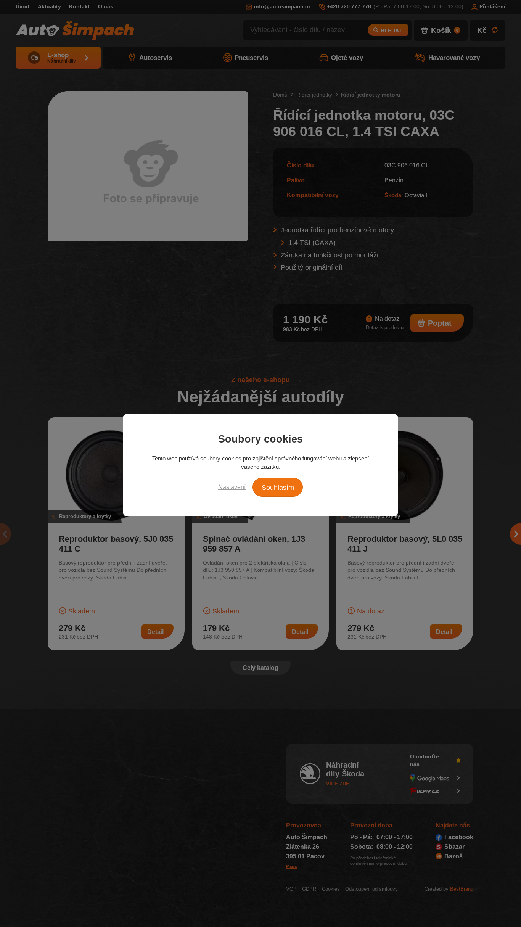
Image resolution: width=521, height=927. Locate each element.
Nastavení (232, 486)
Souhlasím (278, 487)
